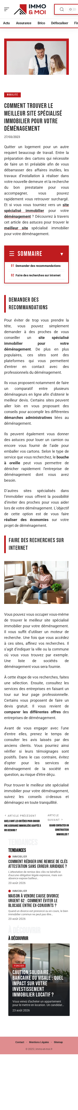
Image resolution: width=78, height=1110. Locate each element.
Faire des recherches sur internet (38, 275)
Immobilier (19, 856)
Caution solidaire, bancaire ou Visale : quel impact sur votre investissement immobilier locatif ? (37, 983)
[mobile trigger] (7, 9)
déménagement (17, 216)
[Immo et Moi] (30, 9)
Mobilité (12, 94)
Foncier (19, 966)
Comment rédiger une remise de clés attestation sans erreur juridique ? (38, 864)
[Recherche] (62, 9)
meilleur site (16, 228)
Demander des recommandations (38, 265)
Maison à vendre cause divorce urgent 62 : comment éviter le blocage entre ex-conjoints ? (33, 900)
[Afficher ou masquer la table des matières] (53, 254)
